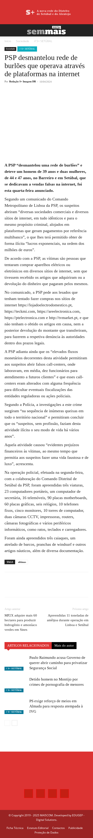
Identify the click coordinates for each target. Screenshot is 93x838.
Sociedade (22, 41)
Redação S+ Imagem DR (22, 81)
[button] (7, 30)
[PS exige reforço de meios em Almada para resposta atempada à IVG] (16, 706)
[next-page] (14, 723)
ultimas (22, 562)
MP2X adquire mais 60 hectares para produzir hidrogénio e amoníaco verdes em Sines (21, 622)
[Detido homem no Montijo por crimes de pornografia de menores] (16, 684)
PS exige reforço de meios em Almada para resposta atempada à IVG (56, 706)
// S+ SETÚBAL (43, 41)
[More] (54, 98)
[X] (33, 98)
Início (8, 41)
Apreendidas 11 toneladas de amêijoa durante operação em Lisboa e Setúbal (67, 620)
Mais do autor (64, 645)
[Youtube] (64, 793)
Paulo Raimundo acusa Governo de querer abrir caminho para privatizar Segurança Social (58, 662)
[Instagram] (40, 793)
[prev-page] (7, 723)
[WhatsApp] (44, 98)
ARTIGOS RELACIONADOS (28, 645)
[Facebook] (23, 98)
